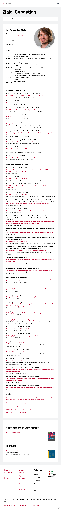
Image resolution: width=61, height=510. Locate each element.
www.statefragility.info (12, 432)
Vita (13, 19)
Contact (7, 478)
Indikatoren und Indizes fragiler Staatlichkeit (18, 409)
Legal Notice (35, 505)
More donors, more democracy (14, 450)
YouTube (36, 477)
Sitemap (22, 489)
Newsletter (37, 484)
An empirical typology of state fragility (16, 406)
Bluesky (36, 474)
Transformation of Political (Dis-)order (16, 35)
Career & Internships (8, 471)
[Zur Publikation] (51, 454)
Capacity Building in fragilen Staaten (16, 412)
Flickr (35, 493)
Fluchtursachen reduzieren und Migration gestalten (20, 403)
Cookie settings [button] (9, 505)
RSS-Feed (36, 487)
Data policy (23, 505)
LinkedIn (36, 480)
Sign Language (22, 477)
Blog (35, 490)
